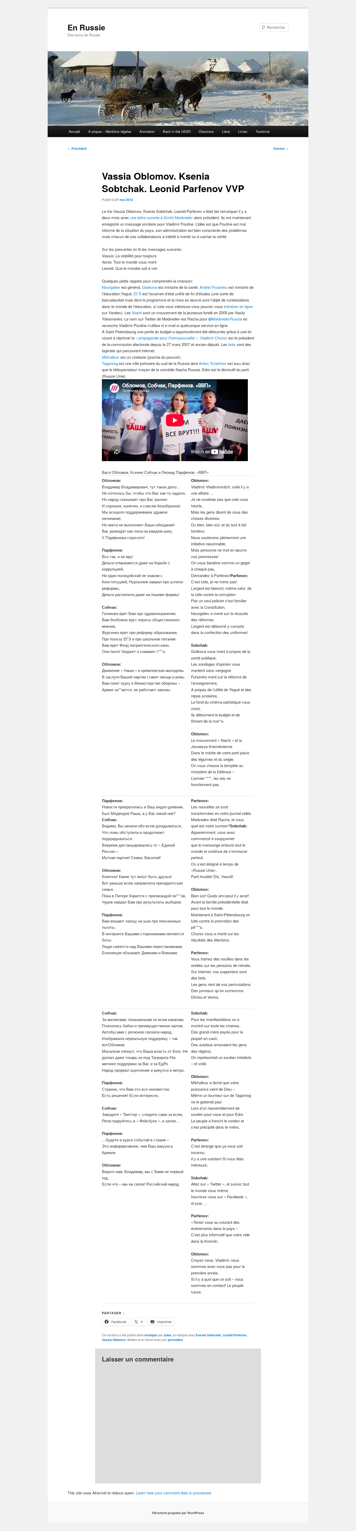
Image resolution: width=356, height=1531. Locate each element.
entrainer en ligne (238, 306)
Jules (167, 1335)
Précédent (77, 148)
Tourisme (262, 131)
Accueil (74, 131)
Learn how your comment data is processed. (174, 1492)
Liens (226, 131)
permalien (175, 1339)
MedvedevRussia (225, 319)
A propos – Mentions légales (109, 131)
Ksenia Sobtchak (208, 1335)
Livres (242, 131)
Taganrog (110, 363)
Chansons (206, 131)
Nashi (137, 312)
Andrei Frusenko (214, 287)
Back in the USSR (177, 131)
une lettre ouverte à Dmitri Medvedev (161, 217)
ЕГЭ (137, 293)
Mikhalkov (110, 357)
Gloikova (150, 287)
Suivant (281, 148)
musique (150, 1335)
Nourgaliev (111, 287)
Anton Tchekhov (212, 363)
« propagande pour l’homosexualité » (167, 338)
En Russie (86, 27)
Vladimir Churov (214, 338)
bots (232, 344)
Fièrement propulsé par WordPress (178, 1512)
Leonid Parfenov (235, 1335)
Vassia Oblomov (114, 1339)
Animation (147, 131)
